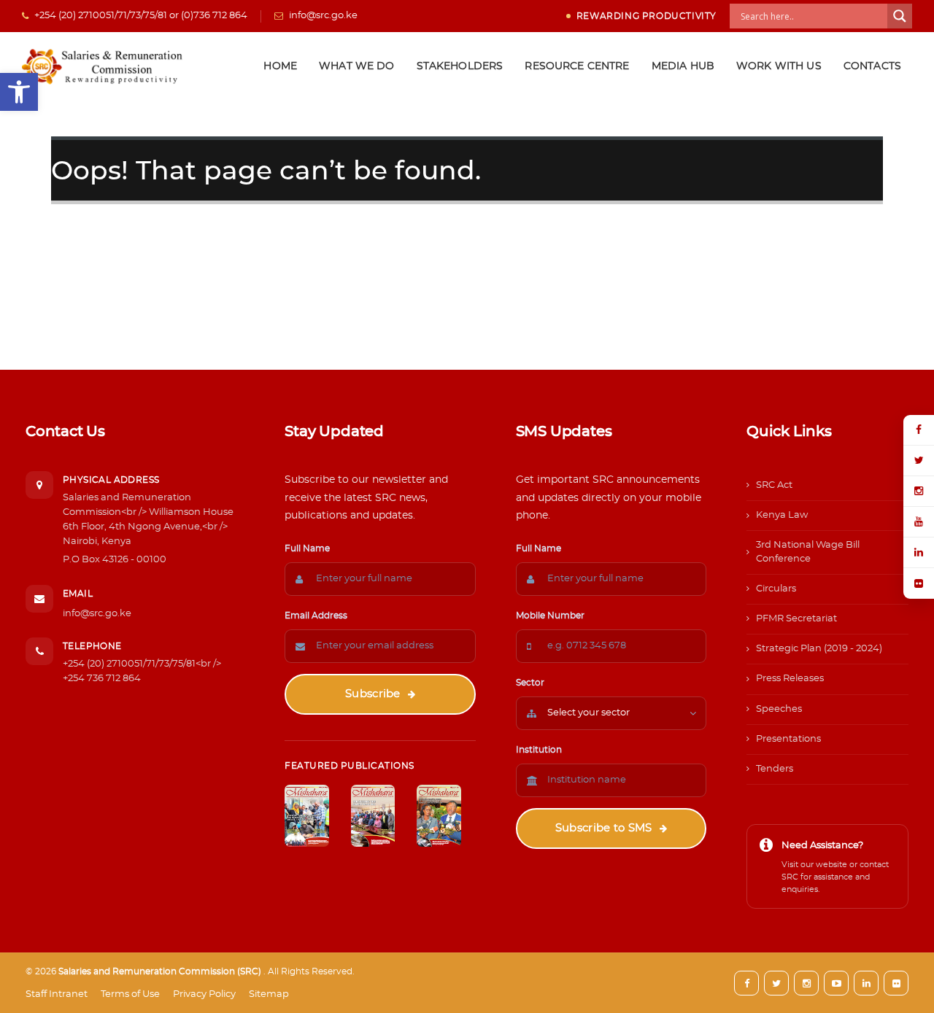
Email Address (316, 615)
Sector (530, 682)
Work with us (779, 66)
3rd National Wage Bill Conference (808, 551)
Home (280, 66)
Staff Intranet (57, 994)
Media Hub (683, 66)
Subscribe (373, 693)
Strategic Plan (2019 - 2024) (819, 648)
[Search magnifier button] (899, 16)
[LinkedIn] (918, 552)
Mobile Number (550, 615)
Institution (539, 749)
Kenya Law (782, 515)
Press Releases (790, 678)
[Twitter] (918, 461)
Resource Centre (577, 66)
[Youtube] (836, 983)
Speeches (779, 709)
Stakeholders (460, 66)
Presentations (788, 739)
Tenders (774, 769)
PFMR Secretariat (796, 619)
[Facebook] (918, 430)
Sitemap (269, 994)
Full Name (307, 548)
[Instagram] (918, 491)
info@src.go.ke (97, 613)
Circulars (776, 589)
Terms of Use (130, 994)
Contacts (872, 66)
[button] (19, 92)
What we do (357, 66)
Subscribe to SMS (603, 828)
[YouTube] (918, 522)
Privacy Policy (204, 994)
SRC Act (774, 485)
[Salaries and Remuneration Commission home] (104, 66)
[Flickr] (918, 583)
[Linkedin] (866, 983)
